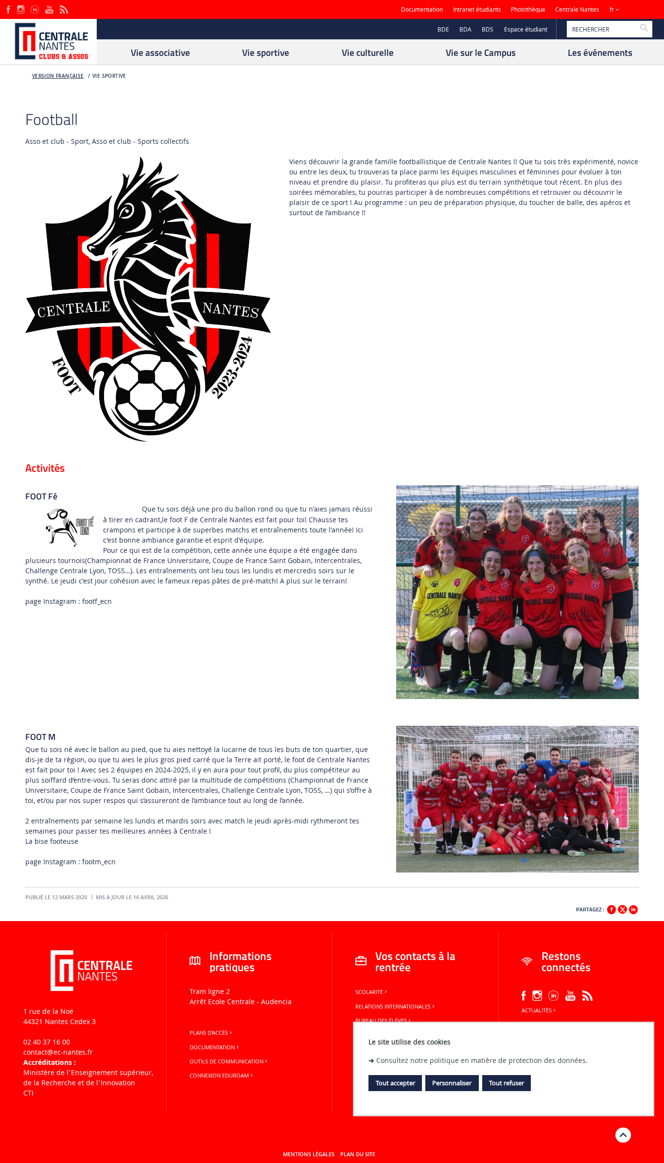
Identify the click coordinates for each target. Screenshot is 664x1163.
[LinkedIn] (34, 8)
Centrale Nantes (577, 9)
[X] (622, 908)
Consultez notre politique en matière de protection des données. (482, 1060)
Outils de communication (226, 1061)
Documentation (422, 9)
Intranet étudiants (477, 9)
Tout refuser (506, 1082)
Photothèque (528, 9)
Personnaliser (452, 1082)
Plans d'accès (209, 1032)
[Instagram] (20, 8)
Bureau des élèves (381, 1020)
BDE (443, 29)
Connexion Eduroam (219, 1075)
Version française (58, 76)
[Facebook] (8, 8)
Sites (637, 9)
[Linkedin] (633, 909)
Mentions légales (308, 1154)
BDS (487, 29)
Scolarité (369, 992)
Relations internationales (393, 1006)
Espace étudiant (525, 29)
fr (612, 9)
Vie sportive (109, 76)
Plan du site (357, 1154)
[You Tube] (49, 8)
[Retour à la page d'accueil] (48, 41)
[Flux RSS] (64, 8)
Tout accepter (395, 1082)
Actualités (537, 1010)
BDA (465, 29)
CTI (28, 1092)
